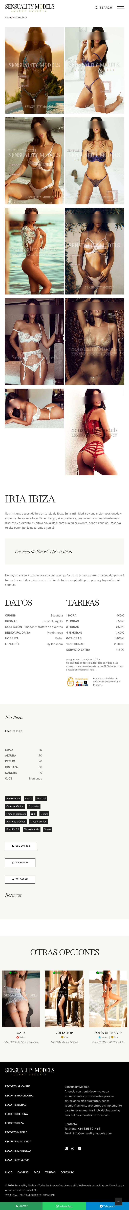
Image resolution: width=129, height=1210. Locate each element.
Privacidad (49, 1195)
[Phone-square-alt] (66, 1148)
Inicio (8, 17)
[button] (103, 8)
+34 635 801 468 (89, 1128)
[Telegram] (79, 1148)
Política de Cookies (30, 1195)
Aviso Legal (11, 1195)
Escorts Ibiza (20, 17)
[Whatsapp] (73, 1148)
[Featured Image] (21, 999)
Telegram (109, 1206)
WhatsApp (65, 1206)
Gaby (21, 1033)
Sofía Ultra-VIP (108, 1033)
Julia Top (64, 1033)
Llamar (23, 1205)
